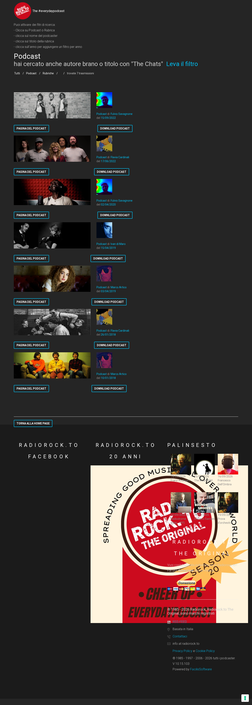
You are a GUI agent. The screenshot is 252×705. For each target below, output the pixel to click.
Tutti (17, 73)
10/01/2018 (108, 377)
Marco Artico (119, 287)
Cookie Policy (205, 651)
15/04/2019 (108, 247)
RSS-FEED (180, 622)
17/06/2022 (108, 161)
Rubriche (48, 73)
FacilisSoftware (201, 669)
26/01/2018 (108, 334)
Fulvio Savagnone (121, 113)
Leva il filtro (182, 64)
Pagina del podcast (31, 128)
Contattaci (180, 636)
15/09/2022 (108, 117)
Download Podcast (115, 128)
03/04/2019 (108, 291)
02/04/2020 (108, 204)
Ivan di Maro (118, 244)
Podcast (31, 73)
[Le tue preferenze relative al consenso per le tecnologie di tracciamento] (245, 698)
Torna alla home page (33, 423)
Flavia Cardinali (120, 157)
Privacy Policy (182, 651)
